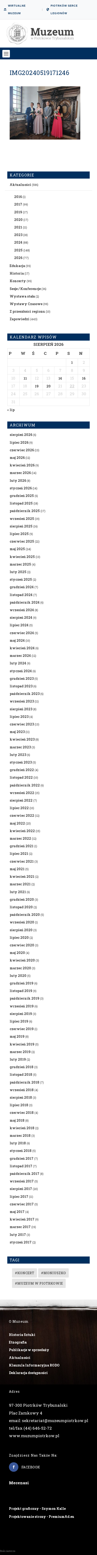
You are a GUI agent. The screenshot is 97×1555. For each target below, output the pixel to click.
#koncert (24, 1273)
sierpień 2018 (21, 1097)
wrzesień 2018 (22, 1090)
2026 (18, 257)
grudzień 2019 (21, 983)
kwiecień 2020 (22, 960)
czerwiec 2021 (22, 861)
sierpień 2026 (21, 434)
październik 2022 (25, 785)
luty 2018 (18, 1143)
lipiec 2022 (19, 808)
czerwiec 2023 (22, 724)
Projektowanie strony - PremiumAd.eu (41, 1516)
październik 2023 (25, 693)
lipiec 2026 (19, 442)
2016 (18, 196)
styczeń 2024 (21, 671)
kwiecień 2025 (22, 556)
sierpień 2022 (21, 800)
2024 (18, 242)
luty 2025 (18, 572)
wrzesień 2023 (22, 701)
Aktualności (20, 184)
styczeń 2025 (21, 579)
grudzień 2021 (21, 846)
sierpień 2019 (21, 1013)
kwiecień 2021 (22, 876)
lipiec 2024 (19, 625)
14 (60, 378)
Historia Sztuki (22, 1334)
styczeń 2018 (21, 1150)
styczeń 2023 (21, 762)
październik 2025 (25, 511)
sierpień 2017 (21, 1188)
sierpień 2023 (21, 709)
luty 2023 (18, 754)
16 (83, 378)
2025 (18, 250)
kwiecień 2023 (22, 739)
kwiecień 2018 (22, 1128)
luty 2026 (18, 480)
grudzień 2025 (22, 495)
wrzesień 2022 (22, 793)
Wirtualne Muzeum (17, 9)
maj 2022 (17, 823)
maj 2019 (17, 1036)
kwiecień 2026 (22, 465)
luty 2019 (18, 1059)
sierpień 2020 (21, 930)
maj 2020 (17, 952)
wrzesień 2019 (22, 1006)
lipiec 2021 (19, 853)
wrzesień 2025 (22, 518)
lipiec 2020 (19, 937)
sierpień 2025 (21, 526)
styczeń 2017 (21, 1242)
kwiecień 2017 (22, 1219)
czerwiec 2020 (22, 945)
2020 (18, 219)
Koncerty (18, 281)
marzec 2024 (20, 655)
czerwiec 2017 (22, 1204)
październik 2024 (25, 602)
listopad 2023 (21, 686)
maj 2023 (17, 731)
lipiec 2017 (19, 1196)
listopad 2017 (21, 1166)
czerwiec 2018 (22, 1112)
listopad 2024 (21, 595)
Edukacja (17, 266)
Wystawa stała (22, 296)
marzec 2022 (20, 838)
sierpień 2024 (21, 617)
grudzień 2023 (22, 678)
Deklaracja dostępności (28, 1373)
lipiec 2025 (19, 534)
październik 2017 (24, 1173)
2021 (18, 227)
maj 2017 (17, 1211)
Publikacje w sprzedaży (29, 1350)
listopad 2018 (21, 1074)
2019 (18, 212)
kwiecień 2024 (22, 648)
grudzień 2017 (21, 1158)
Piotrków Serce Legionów (64, 9)
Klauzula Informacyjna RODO (34, 1365)
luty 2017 (18, 1234)
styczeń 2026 (21, 488)
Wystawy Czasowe (26, 304)
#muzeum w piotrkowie (39, 1283)
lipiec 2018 (19, 1105)
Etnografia (18, 1342)
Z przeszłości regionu (27, 311)
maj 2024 (17, 640)
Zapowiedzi (19, 319)
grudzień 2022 (22, 770)
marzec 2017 (20, 1227)
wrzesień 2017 (22, 1181)
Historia (17, 273)
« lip (11, 410)
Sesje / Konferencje (25, 288)
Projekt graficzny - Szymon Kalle (37, 1508)
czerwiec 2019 (22, 1029)
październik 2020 (25, 914)
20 (48, 386)
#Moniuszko (53, 1273)
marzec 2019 (20, 1052)
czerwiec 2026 (22, 450)
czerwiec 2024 (22, 633)
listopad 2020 (21, 907)
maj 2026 (17, 457)
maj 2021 (17, 869)
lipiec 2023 (19, 716)
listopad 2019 (21, 990)
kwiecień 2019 (22, 1044)
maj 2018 (17, 1120)
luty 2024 (18, 663)
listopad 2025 (21, 503)
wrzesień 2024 (22, 610)
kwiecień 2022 (22, 831)
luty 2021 (18, 892)
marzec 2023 (20, 747)
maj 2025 (17, 549)
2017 (18, 204)
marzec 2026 (20, 472)
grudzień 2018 (21, 1067)
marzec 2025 (20, 564)
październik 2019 (24, 998)
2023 (18, 235)
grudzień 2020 (22, 899)
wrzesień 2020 (22, 922)
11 (25, 378)
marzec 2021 (20, 884)
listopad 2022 (21, 777)
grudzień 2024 (22, 587)
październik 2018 (24, 1082)
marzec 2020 (20, 968)
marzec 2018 (20, 1135)
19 (37, 386)
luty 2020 (18, 975)
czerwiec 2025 (22, 541)
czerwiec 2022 (22, 815)
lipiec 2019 (19, 1021)
